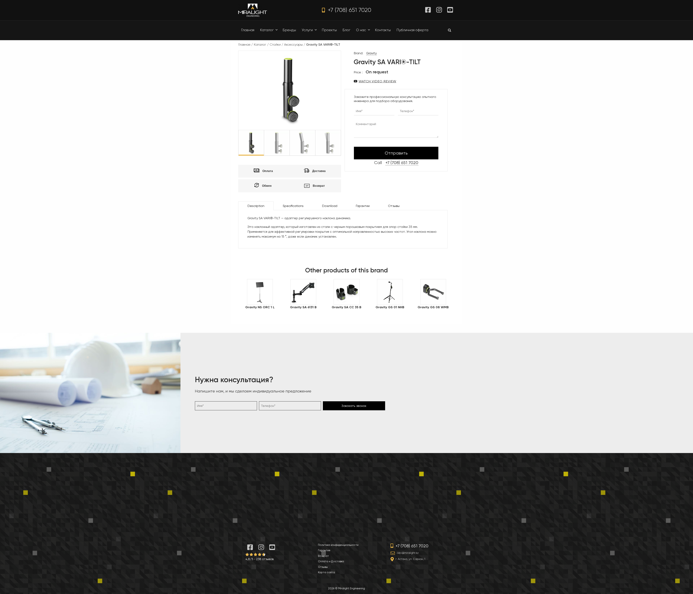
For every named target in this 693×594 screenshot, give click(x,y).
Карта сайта (326, 572)
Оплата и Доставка (331, 561)
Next (343, 143)
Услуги (307, 30)
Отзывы (394, 206)
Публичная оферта (412, 30)
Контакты (383, 30)
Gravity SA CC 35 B (346, 307)
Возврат (323, 556)
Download (329, 206)
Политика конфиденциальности (338, 545)
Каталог (267, 30)
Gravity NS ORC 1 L (259, 307)
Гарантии (363, 206)
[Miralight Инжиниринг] (252, 10)
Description (255, 206)
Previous (235, 143)
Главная (247, 30)
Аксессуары (293, 44)
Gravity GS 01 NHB (390, 307)
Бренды (289, 30)
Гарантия (324, 550)
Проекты (329, 30)
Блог (346, 30)
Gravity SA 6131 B (303, 307)
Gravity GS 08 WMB (433, 307)
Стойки (275, 44)
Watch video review (377, 81)
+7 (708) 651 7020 (348, 10)
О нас (361, 30)
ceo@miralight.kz (408, 553)
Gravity (371, 53)
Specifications (293, 206)
